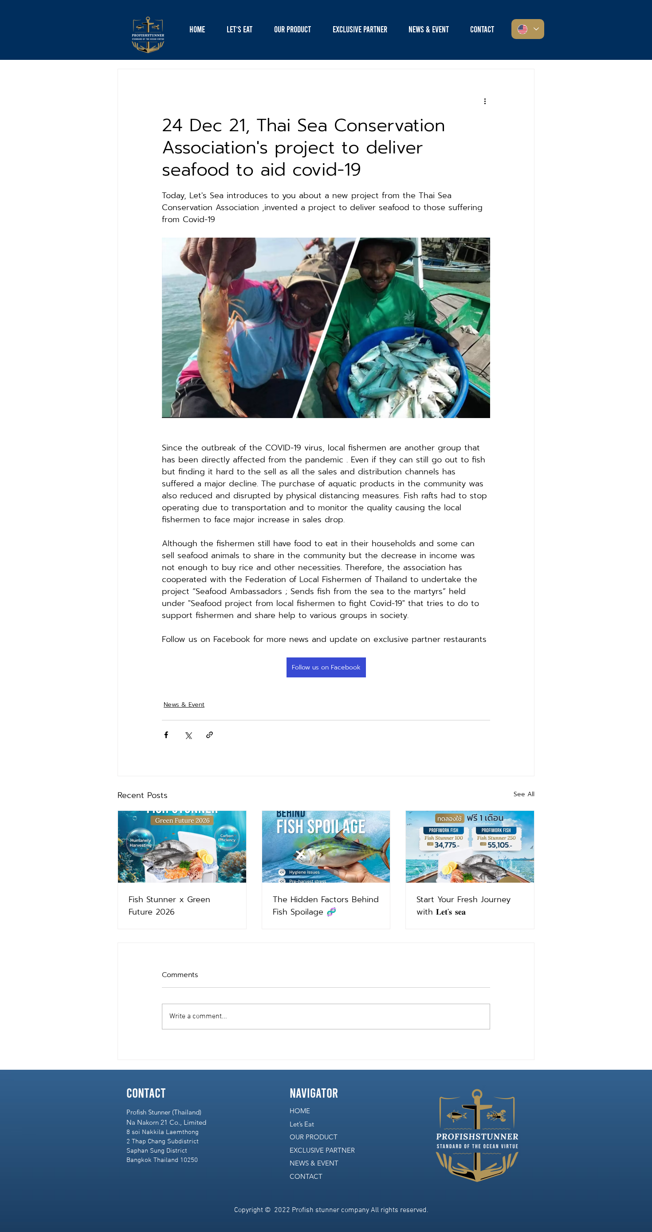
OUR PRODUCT (314, 1137)
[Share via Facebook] (166, 735)
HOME (300, 1111)
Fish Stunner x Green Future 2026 (169, 905)
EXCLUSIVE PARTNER (322, 1150)
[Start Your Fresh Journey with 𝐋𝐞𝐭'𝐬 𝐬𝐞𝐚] (470, 847)
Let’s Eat (302, 1124)
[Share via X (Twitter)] (188, 735)
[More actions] (484, 101)
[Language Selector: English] (527, 29)
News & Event (184, 704)
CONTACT (306, 1176)
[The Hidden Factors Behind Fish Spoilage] (326, 847)
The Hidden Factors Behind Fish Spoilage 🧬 (326, 905)
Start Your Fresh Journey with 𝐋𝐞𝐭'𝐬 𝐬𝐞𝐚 (463, 905)
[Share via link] (209, 735)
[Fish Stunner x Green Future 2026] (182, 847)
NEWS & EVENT (314, 1163)
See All (524, 794)
